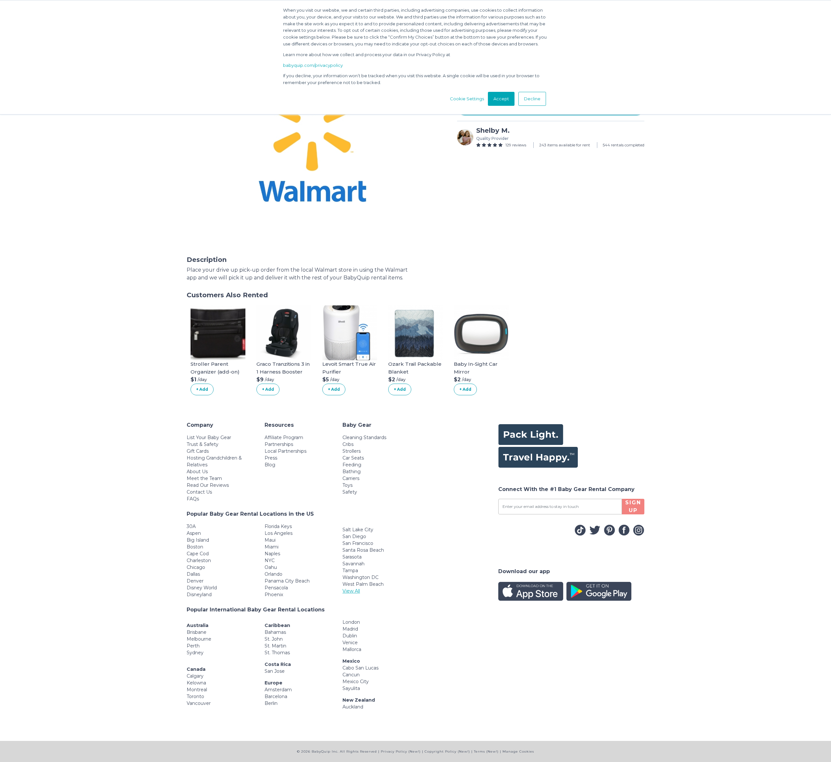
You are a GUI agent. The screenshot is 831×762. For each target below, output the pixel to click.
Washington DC (360, 577)
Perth (193, 646)
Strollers (351, 451)
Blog (270, 465)
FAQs (193, 499)
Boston (195, 547)
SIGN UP (633, 506)
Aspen (194, 533)
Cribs (347, 444)
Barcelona (276, 696)
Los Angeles (278, 533)
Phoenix (274, 594)
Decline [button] (532, 98)
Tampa (350, 570)
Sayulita (351, 688)
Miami (272, 547)
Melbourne (199, 639)
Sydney (195, 653)
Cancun (351, 675)
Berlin (271, 703)
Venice (350, 642)
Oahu (271, 567)
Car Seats (353, 458)
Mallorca (351, 649)
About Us (197, 471)
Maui (270, 540)
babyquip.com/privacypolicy (313, 65)
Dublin (349, 636)
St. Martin (275, 646)
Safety (349, 492)
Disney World (202, 588)
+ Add (202, 389)
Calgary (195, 676)
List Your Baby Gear (209, 437)
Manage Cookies (518, 751)
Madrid (350, 629)
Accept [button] (501, 98)
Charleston (199, 560)
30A (191, 526)
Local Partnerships (285, 451)
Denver (195, 581)
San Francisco (357, 543)
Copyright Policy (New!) (447, 751)
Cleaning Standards (364, 437)
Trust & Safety (202, 444)
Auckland (352, 707)
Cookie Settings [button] (467, 98)
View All (351, 591)
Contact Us (199, 492)
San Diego (354, 536)
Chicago (196, 567)
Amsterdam (278, 690)
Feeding (351, 465)
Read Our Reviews (208, 485)
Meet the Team (204, 478)
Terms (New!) (486, 751)
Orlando (273, 574)
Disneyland (199, 594)
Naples (272, 554)
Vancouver (199, 703)
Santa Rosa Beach (363, 550)
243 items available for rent (564, 144)
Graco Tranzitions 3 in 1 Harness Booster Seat (283, 372)
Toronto (195, 696)
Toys (347, 485)
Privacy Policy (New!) (401, 751)
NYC (270, 560)
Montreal (197, 690)
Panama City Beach (287, 581)
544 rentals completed (623, 144)
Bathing (351, 471)
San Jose (275, 671)
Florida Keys (278, 526)
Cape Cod (198, 554)
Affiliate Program (284, 437)
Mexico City (355, 681)
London (351, 622)
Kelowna (196, 683)
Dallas (193, 574)
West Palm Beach (363, 584)
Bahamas (275, 632)
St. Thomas (277, 653)
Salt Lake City (357, 530)
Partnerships (279, 444)
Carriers (350, 478)
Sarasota (352, 557)
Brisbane (196, 632)
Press (271, 458)
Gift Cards (198, 451)
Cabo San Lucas (360, 668)
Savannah (353, 564)
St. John (274, 639)
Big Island (198, 540)
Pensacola (276, 588)
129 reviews (515, 144)
